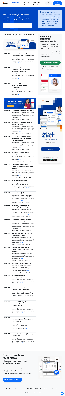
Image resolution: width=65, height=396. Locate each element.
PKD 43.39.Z (7, 205)
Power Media (55, 388)
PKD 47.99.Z (7, 68)
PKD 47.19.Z (7, 164)
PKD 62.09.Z (7, 84)
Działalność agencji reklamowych (21, 193)
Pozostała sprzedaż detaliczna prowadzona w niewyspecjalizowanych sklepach (22, 166)
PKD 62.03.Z (7, 219)
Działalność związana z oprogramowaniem (23, 110)
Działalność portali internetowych (21, 152)
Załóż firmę (48, 3)
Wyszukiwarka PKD (15, 3)
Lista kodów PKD (26, 3)
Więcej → (19, 62)
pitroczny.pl (21, 388)
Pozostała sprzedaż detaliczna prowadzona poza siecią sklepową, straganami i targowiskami (21, 69)
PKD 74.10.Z (7, 334)
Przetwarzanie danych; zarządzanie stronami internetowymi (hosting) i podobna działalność (21, 138)
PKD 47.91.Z (7, 54)
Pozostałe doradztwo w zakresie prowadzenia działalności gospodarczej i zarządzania (22, 249)
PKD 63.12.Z (7, 152)
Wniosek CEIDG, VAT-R (32, 388)
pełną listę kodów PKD (47, 25)
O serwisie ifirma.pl (45, 388)
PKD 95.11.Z (7, 233)
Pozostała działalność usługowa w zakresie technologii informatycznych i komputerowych (23, 85)
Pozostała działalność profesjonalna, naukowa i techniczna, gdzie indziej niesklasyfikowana (21, 303)
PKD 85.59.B (7, 288)
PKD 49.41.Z (7, 180)
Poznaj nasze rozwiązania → (12, 380)
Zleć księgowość (57, 3)
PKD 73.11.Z (7, 193)
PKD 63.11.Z (7, 136)
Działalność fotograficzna (18, 275)
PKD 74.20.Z (7, 275)
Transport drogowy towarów (19, 180)
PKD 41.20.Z (7, 318)
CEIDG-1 (27, 17)
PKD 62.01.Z (7, 110)
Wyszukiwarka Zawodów (36, 3)
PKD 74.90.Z (7, 302)
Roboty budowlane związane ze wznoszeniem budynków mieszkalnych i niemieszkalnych (22, 319)
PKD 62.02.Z (7, 122)
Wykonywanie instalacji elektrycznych (22, 263)
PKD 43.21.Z (7, 263)
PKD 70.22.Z (7, 247)
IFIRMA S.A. (38, 392)
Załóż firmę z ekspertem (50, 62)
